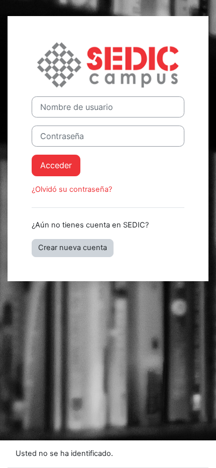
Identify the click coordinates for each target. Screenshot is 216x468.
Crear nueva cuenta (72, 247)
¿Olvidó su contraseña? (72, 189)
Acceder (56, 165)
